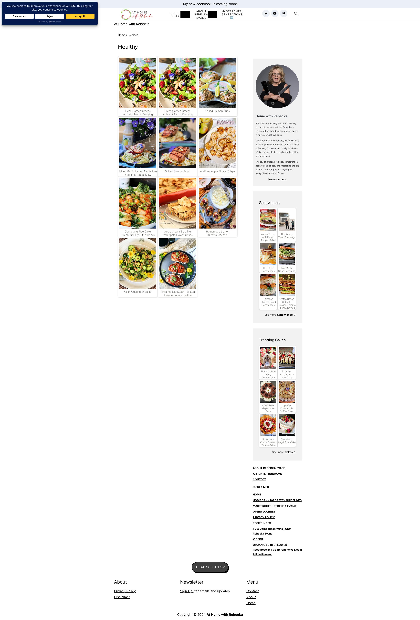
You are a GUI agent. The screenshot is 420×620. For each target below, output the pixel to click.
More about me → (277, 179)
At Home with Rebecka (131, 24)
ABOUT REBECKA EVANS (269, 468)
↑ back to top (210, 567)
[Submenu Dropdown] (185, 14)
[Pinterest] (283, 13)
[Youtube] (275, 13)
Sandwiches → (286, 314)
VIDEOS (258, 539)
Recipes (133, 35)
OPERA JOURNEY (264, 511)
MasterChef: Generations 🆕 (232, 14)
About (251, 597)
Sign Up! (186, 591)
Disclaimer (122, 597)
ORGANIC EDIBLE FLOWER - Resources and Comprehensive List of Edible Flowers (277, 549)
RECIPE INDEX (175, 14)
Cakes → (290, 452)
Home (121, 35)
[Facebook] (266, 13)
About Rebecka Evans (201, 14)
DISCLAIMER (261, 487)
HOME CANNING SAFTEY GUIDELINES (277, 500)
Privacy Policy (125, 591)
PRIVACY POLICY (264, 517)
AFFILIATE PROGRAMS (267, 473)
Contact (252, 591)
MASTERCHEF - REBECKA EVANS (274, 506)
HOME (257, 494)
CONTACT (259, 479)
